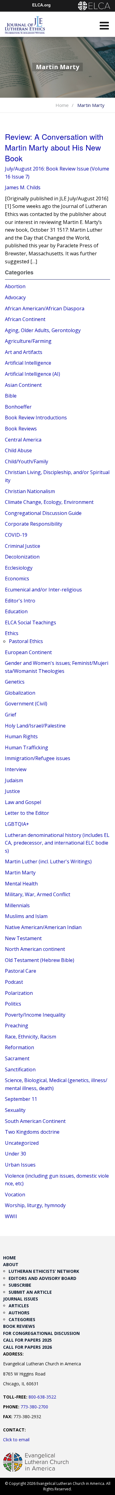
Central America (23, 439)
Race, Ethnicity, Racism (30, 1036)
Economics (17, 578)
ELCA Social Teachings (30, 622)
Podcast (14, 982)
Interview (15, 769)
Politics (13, 1003)
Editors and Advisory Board (42, 1278)
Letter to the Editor (27, 813)
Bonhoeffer (18, 406)
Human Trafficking (26, 747)
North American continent (35, 949)
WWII (11, 1216)
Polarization (19, 993)
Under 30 (15, 1153)
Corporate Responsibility (33, 523)
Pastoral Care (20, 970)
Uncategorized (22, 1143)
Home (62, 105)
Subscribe (20, 1285)
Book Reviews (21, 428)
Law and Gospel (23, 802)
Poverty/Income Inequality (35, 1014)
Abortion (15, 286)
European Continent (28, 652)
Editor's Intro (20, 600)
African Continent (25, 319)
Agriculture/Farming (28, 341)
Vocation (15, 1194)
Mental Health (21, 883)
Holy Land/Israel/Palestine (35, 725)
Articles (19, 1306)
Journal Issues (20, 1299)
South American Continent (35, 1121)
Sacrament (17, 1058)
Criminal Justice (22, 546)
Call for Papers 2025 (27, 1340)
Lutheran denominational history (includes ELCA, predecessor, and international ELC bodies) (57, 843)
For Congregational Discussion (41, 1333)
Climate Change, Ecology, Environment (49, 502)
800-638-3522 (42, 1397)
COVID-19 (16, 535)
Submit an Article (30, 1292)
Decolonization (22, 556)
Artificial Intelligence (28, 362)
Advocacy (15, 297)
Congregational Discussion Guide (43, 513)
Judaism (14, 780)
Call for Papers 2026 (27, 1347)
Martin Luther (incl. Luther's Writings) (48, 861)
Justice (12, 791)
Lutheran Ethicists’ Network (44, 1271)
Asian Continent (23, 385)
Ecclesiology (19, 567)
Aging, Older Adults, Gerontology (43, 330)
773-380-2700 (34, 1407)
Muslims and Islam (26, 916)
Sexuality (15, 1110)
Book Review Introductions (36, 417)
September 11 (21, 1099)
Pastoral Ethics (26, 641)
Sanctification (20, 1069)
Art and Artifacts (23, 352)
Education (16, 611)
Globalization (20, 692)
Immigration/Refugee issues (37, 758)
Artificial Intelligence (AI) (32, 374)
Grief (10, 714)
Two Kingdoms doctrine (32, 1131)
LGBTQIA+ (17, 824)
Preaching (16, 1025)
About (10, 1264)
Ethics (11, 633)
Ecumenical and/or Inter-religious (43, 589)
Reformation (19, 1047)
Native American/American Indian (43, 927)
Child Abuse (18, 450)
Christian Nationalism (30, 491)
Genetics (15, 681)
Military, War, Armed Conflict (37, 894)
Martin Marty (20, 872)
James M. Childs (22, 187)
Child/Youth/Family (26, 461)
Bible (11, 395)
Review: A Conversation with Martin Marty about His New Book (54, 147)
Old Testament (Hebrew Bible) (39, 960)
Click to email (16, 1439)
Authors (19, 1313)
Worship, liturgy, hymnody (35, 1205)
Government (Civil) (26, 703)
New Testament (23, 938)
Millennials (17, 905)
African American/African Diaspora (44, 308)
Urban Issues (20, 1164)
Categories (22, 1319)
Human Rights (21, 736)
